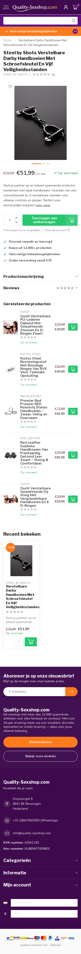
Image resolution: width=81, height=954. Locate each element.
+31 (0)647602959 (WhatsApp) (35, 820)
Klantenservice (40, 742)
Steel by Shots (15, 74)
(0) (53, 75)
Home (7, 40)
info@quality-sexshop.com (32, 833)
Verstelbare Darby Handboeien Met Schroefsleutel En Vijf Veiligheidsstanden (21, 596)
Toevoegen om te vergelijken (21, 230)
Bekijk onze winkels (40, 756)
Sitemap (55, 945)
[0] (75, 7)
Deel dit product (56, 230)
